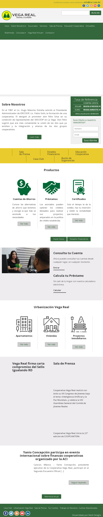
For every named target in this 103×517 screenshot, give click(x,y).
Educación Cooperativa (74, 26)
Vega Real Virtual (35, 32)
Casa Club (38, 158)
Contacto (49, 32)
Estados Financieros (79, 239)
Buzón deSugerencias (67, 159)
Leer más (34, 137)
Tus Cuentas (53, 508)
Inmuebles (90, 26)
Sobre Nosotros (18, 26)
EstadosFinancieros (53, 153)
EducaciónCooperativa (82, 153)
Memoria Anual (51, 496)
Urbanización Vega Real (23, 508)
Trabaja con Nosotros (69, 508)
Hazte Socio (58, 239)
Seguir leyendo (78, 482)
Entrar (56, 267)
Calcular (57, 290)
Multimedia (9, 32)
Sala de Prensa (55, 26)
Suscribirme (90, 140)
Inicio (7, 26)
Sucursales (33, 26)
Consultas (20, 32)
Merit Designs (94, 515)
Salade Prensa (24, 153)
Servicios (43, 26)
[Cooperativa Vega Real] (19, 15)
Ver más (24, 223)
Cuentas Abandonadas (88, 508)
